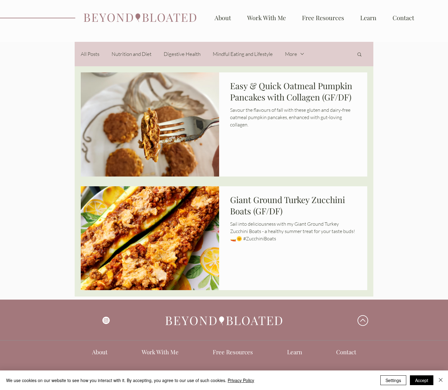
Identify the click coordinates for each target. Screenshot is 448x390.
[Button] (140, 17)
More (291, 54)
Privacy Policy (241, 380)
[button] (368, 17)
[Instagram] (106, 320)
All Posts (90, 54)
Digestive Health (182, 54)
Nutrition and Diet (131, 54)
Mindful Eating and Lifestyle (243, 54)
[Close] (440, 380)
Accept (421, 380)
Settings (393, 380)
